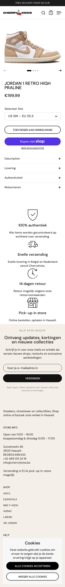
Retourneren (13, 187)
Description (12, 158)
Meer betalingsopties (32, 148)
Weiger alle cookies (32, 577)
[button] (29, 70)
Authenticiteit (14, 178)
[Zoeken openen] (43, 13)
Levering (10, 168)
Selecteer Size (14, 109)
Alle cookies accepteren (32, 566)
